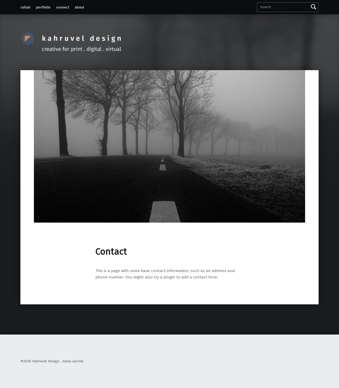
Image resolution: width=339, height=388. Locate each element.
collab (25, 7)
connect (62, 7)
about (79, 7)
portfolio (43, 7)
